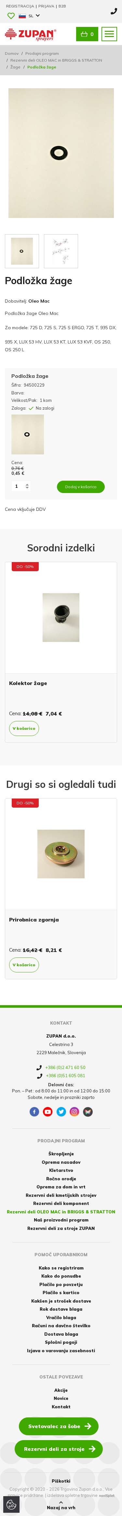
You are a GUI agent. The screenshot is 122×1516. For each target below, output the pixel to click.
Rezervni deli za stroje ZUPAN (61, 1228)
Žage (15, 67)
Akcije (61, 1390)
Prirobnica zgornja (34, 919)
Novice (61, 1398)
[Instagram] (74, 1112)
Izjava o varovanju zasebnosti (61, 1350)
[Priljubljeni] (11, 16)
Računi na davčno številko (61, 1325)
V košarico (24, 728)
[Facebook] (34, 1112)
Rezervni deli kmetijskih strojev (61, 1195)
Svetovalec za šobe (54, 1426)
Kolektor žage (28, 683)
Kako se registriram (61, 1267)
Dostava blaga (61, 1334)
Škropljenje (61, 1153)
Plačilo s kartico (61, 1292)
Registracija (20, 6)
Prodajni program (42, 53)
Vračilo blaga (61, 1317)
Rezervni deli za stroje (54, 1449)
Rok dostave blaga (61, 1309)
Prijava (46, 6)
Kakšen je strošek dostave (61, 1301)
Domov (12, 53)
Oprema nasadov (61, 1162)
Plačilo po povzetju (61, 1284)
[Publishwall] (88, 1112)
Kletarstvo (61, 1170)
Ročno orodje (61, 1178)
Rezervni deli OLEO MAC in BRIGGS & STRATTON (56, 60)
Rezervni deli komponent (61, 1203)
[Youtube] (48, 1112)
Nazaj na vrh (61, 1507)
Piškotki (61, 1481)
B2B (62, 6)
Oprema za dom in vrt (61, 1186)
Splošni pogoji (61, 1342)
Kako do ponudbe (61, 1276)
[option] (61, 652)
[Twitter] (61, 1112)
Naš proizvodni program (61, 1219)
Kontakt (61, 1406)
